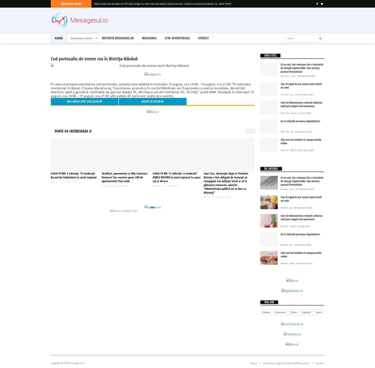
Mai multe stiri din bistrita (84, 101)
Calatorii (306, 312)
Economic (280, 312)
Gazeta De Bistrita (99, 210)
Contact (203, 38)
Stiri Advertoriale (177, 38)
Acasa (59, 38)
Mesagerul (149, 38)
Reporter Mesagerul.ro (118, 38)
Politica (266, 312)
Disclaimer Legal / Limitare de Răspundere (286, 363)
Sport (319, 312)
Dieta (294, 312)
